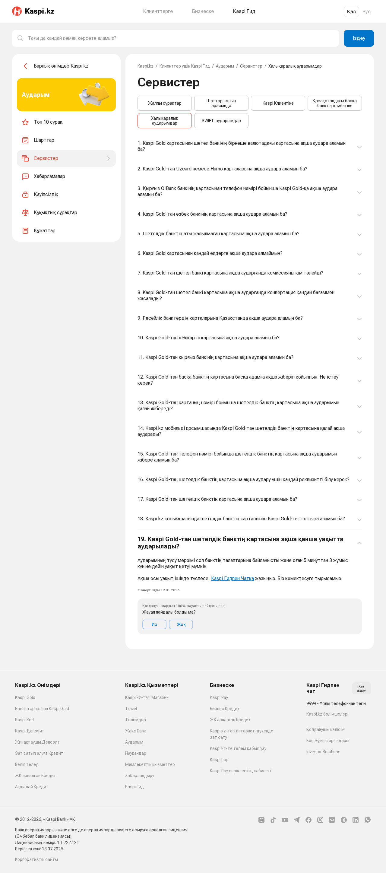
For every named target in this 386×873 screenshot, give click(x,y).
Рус (366, 11)
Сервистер (251, 66)
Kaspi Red (24, 719)
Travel (131, 708)
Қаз (351, 11)
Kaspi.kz (145, 66)
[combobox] (181, 38)
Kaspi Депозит (29, 731)
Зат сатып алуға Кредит (39, 753)
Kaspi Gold (25, 697)
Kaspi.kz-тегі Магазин (147, 697)
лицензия (178, 829)
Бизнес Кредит (225, 708)
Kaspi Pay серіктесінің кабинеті (240, 770)
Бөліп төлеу (26, 764)
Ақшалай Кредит (32, 786)
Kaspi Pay (219, 697)
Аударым (225, 66)
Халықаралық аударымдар (164, 120)
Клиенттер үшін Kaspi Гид (185, 66)
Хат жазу (361, 688)
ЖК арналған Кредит (35, 775)
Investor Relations (323, 751)
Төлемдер (135, 719)
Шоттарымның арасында (221, 103)
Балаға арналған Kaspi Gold (42, 708)
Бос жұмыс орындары (327, 740)
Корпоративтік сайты (36, 859)
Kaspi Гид (134, 786)
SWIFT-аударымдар (221, 120)
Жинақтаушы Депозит (37, 742)
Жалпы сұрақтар (165, 103)
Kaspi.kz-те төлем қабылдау (238, 748)
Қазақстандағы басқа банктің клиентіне (335, 103)
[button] (250, 584)
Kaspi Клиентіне (278, 103)
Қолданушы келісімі (325, 729)
